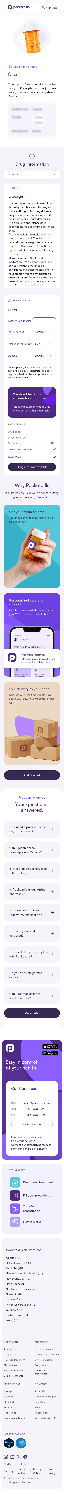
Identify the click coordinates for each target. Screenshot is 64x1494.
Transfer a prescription (47, 1354)
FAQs (37, 1407)
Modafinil (9, 1402)
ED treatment (11, 1365)
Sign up (46, 7)
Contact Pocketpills (45, 1396)
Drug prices (41, 1365)
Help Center (41, 1402)
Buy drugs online (13, 1417)
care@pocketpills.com (37, 1103)
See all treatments (13, 1375)
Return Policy (52, 1471)
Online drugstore (44, 1359)
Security (8, 1471)
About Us (40, 1391)
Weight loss (10, 1354)
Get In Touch (29, 1124)
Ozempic (9, 1391)
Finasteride (10, 1412)
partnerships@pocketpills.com (29, 1148)
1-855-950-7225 (34, 1109)
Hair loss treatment (14, 1359)
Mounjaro (9, 1407)
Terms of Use (22, 1471)
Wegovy (8, 1396)
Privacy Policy (37, 1471)
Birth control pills (13, 1370)
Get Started (32, 775)
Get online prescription (41, 1372)
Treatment (9, 1349)
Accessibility (41, 1412)
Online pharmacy (44, 1349)
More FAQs (32, 1013)
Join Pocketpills (43, 1417)
